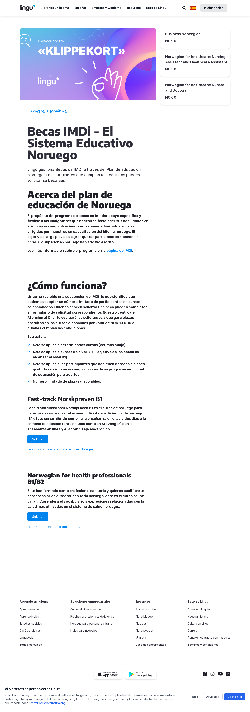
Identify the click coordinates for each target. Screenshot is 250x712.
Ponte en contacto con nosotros (209, 637)
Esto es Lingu (156, 8)
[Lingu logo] (30, 8)
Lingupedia (27, 637)
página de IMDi (119, 250)
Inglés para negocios (83, 630)
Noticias (141, 623)
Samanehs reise (146, 609)
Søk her (38, 439)
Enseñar (80, 8)
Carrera (192, 630)
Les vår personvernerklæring (47, 703)
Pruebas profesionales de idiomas (92, 616)
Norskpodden (145, 630)
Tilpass (193, 696)
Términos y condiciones (203, 644)
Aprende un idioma (55, 8)
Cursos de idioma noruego (87, 609)
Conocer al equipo (200, 609)
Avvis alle (212, 696)
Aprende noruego (31, 609)
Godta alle (235, 696)
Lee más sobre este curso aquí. (53, 527)
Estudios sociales (31, 623)
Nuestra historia (198, 616)
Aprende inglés (29, 616)
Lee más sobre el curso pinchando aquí (60, 449)
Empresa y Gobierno (106, 8)
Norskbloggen (145, 616)
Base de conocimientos (151, 644)
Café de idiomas (30, 630)
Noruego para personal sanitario (91, 623)
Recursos (134, 8)
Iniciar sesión (213, 8)
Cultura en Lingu (198, 623)
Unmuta (141, 637)
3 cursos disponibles (48, 111)
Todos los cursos (31, 644)
